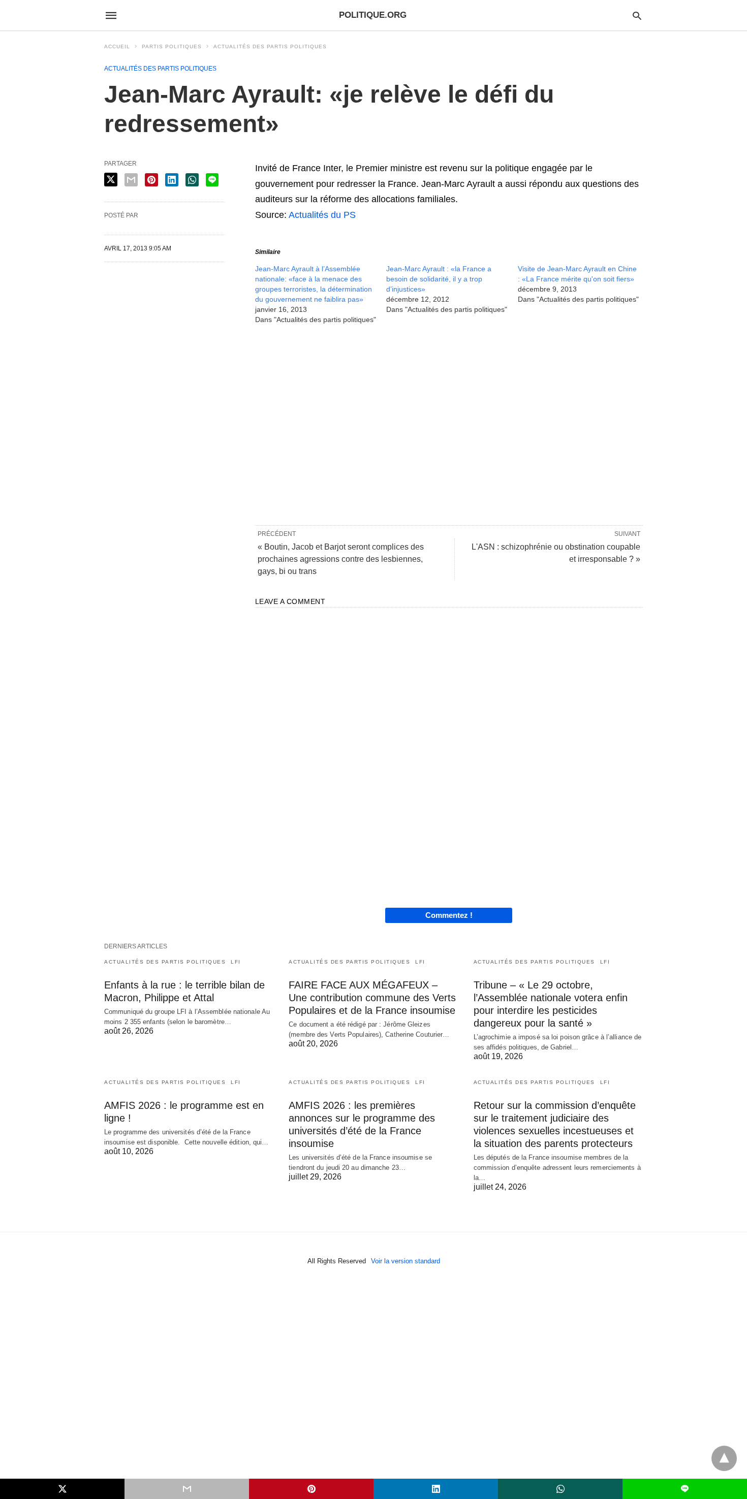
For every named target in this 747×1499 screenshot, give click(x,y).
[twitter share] (110, 179)
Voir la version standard (405, 1261)
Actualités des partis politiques (270, 46)
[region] (449, 424)
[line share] (212, 179)
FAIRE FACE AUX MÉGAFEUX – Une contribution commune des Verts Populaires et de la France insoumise (372, 997)
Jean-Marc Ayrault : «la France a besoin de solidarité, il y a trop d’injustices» (438, 279)
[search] (637, 15)
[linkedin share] (171, 179)
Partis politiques (172, 46)
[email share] (131, 179)
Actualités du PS (322, 215)
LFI (236, 962)
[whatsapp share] (192, 179)
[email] (186, 1489)
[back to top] (724, 1458)
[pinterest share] (151, 179)
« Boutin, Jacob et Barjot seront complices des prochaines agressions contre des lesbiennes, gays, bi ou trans (341, 559)
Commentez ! (449, 915)
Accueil (117, 46)
